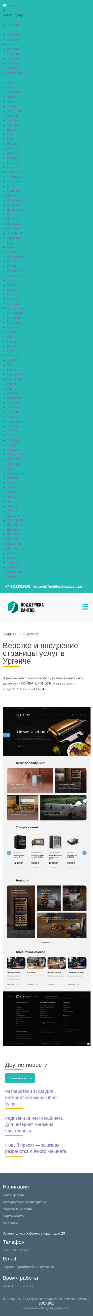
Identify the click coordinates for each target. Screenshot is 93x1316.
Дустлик (13, 49)
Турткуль (14, 58)
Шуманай (14, 544)
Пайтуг (12, 360)
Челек (11, 487)
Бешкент (13, 130)
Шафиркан (15, 520)
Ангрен (12, 96)
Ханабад (13, 464)
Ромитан (13, 393)
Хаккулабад (16, 454)
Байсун (12, 39)
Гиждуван (14, 181)
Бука (10, 134)
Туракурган (15, 421)
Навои (11, 337)
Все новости (18, 1078)
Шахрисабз (15, 525)
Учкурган (13, 445)
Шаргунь (13, 515)
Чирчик (12, 506)
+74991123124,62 (17, 1250)
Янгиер (12, 567)
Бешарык (14, 125)
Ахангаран (15, 111)
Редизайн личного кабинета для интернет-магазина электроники (34, 1124)
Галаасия (14, 172)
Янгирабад (15, 72)
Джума (12, 219)
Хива (10, 468)
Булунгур (14, 139)
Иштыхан (14, 238)
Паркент (13, 369)
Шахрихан (14, 529)
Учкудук (13, 63)
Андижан (13, 101)
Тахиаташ (14, 407)
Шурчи (12, 548)
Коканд (12, 289)
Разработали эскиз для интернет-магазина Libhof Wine (31, 1098)
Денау (11, 195)
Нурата (12, 350)
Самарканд (15, 398)
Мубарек (13, 327)
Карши (12, 261)
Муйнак (12, 332)
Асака (11, 106)
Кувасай (13, 299)
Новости (30, 634)
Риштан (12, 388)
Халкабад (14, 459)
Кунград (13, 303)
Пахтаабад (15, 374)
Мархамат (14, 322)
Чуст (10, 511)
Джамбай (14, 205)
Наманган (14, 341)
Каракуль (14, 252)
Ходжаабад (15, 473)
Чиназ (11, 496)
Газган (11, 44)
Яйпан (11, 553)
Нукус (11, 346)
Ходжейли (14, 68)
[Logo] (39, 607)
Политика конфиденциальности (46, 1308)
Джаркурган (16, 209)
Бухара (12, 148)
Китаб (11, 285)
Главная (10, 634)
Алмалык (14, 35)
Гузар (11, 186)
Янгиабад (14, 562)
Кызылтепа (15, 313)
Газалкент (14, 162)
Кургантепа (15, 308)
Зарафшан (15, 233)
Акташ (11, 87)
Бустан (12, 143)
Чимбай (12, 492)
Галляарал (15, 176)
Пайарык (13, 355)
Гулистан (14, 191)
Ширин (12, 539)
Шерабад (14, 534)
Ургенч (12, 431)
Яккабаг (13, 558)
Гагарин (12, 158)
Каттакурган (16, 275)
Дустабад (14, 223)
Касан (11, 266)
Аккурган (13, 82)
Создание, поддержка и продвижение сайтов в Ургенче (47, 1299)
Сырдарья (14, 402)
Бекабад (13, 120)
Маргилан (14, 318)
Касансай (14, 271)
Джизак (12, 214)
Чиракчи (13, 501)
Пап (10, 365)
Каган (11, 242)
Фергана (13, 449)
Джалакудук (16, 200)
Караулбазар (16, 257)
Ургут (11, 435)
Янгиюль (13, 576)
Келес (11, 280)
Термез (12, 416)
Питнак (12, 384)
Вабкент (13, 153)
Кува (10, 294)
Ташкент (13, 25)
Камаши (13, 247)
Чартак (12, 482)
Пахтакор (14, 379)
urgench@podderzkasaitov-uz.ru (28, 1267)
